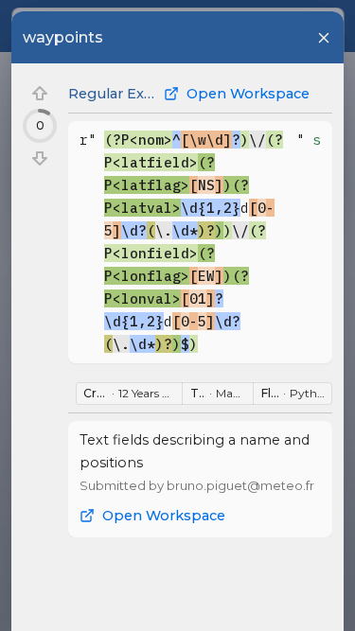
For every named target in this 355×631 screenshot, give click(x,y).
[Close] (323, 37)
